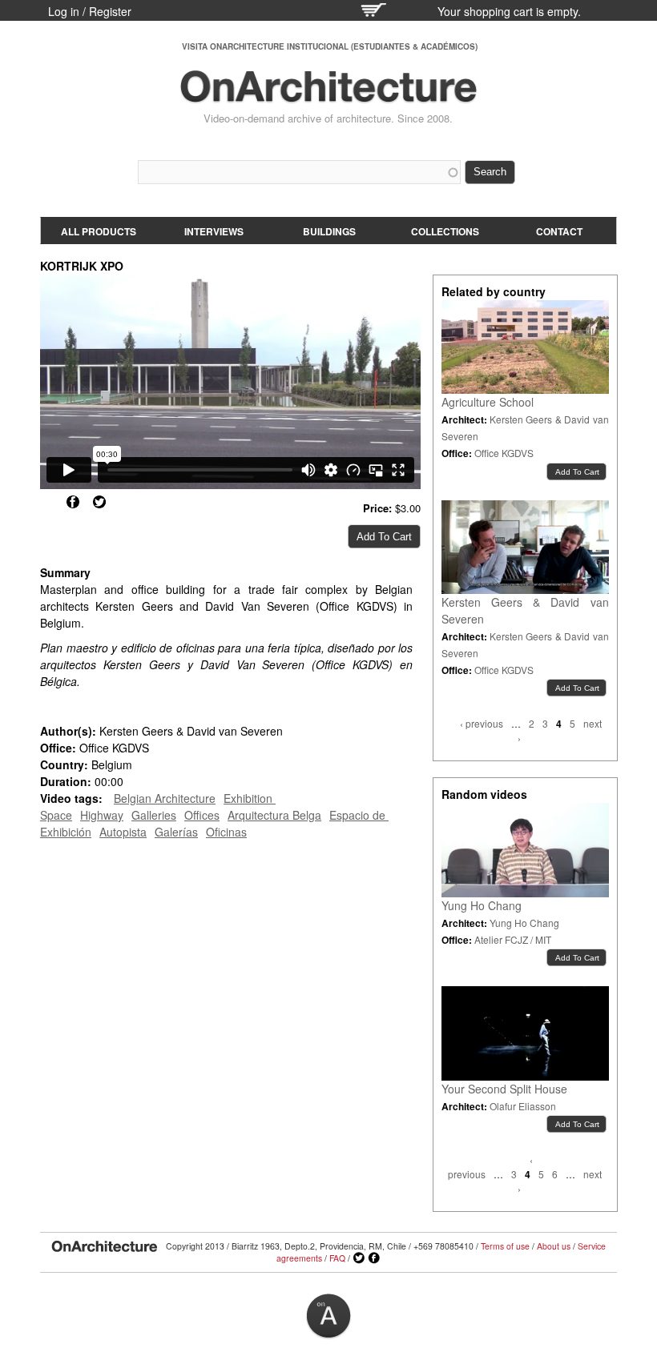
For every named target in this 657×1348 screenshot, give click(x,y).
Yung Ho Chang (481, 905)
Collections (445, 231)
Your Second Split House (504, 1089)
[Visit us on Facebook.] (374, 1258)
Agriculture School (487, 402)
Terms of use (505, 1246)
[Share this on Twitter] (99, 501)
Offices (202, 815)
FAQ (337, 1258)
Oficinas (226, 832)
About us (553, 1246)
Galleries (153, 815)
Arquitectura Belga (274, 815)
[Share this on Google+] (46, 501)
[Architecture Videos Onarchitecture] (328, 96)
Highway (101, 815)
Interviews (214, 231)
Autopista (123, 832)
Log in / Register (89, 11)
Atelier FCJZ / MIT (512, 939)
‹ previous (481, 723)
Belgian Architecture (165, 798)
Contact (559, 231)
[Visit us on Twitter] (359, 1258)
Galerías (176, 832)
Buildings (329, 231)
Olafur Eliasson (523, 1106)
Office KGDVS (504, 452)
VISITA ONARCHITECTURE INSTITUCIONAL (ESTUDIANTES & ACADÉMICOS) (330, 46)
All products (98, 231)
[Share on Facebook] (73, 501)
